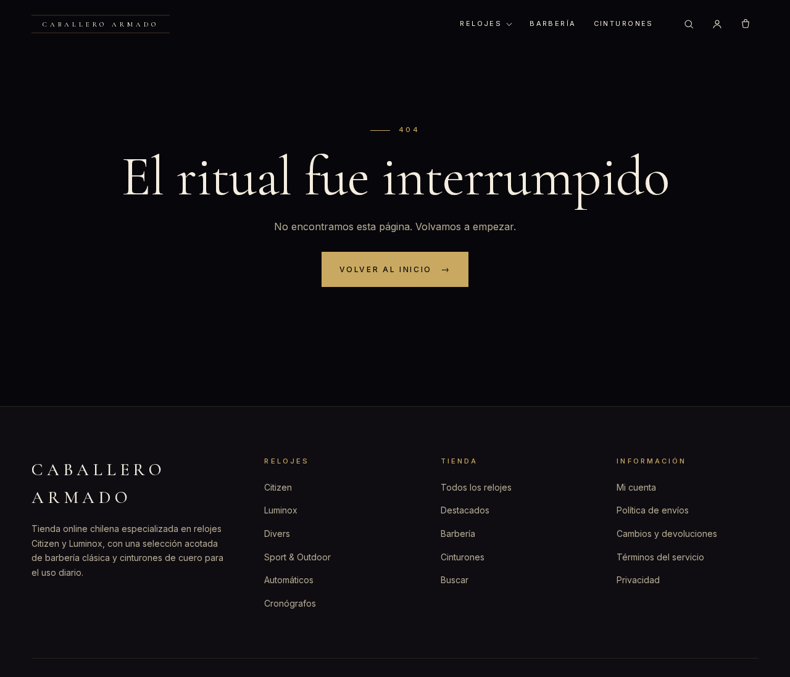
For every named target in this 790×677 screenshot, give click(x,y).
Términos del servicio (660, 557)
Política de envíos (653, 510)
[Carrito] (746, 24)
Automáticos (289, 580)
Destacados (465, 510)
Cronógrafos (290, 603)
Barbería (553, 23)
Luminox (280, 510)
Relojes (481, 23)
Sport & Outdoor (297, 557)
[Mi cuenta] (717, 24)
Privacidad (638, 580)
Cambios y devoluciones (667, 533)
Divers (277, 533)
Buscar (454, 580)
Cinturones (624, 23)
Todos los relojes (476, 487)
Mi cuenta (636, 487)
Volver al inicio (385, 269)
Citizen (278, 487)
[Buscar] (689, 24)
